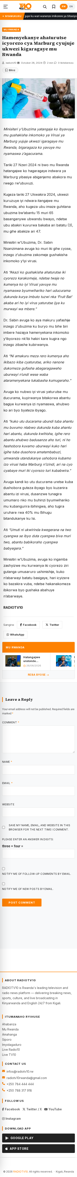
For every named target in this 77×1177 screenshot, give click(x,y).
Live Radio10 (11, 1049)
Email (7, 783)
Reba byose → (38, 674)
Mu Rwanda (10, 1029)
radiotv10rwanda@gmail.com (27, 1078)
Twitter (54, 624)
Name (7, 761)
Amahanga (9, 1034)
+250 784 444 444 (20, 1084)
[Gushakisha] (44, 6)
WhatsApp (17, 634)
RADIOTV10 (20, 1171)
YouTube (55, 1109)
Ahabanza (9, 1024)
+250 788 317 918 (19, 1090)
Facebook (30, 624)
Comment (10, 722)
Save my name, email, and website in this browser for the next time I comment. (39, 827)
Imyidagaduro (11, 1044)
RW (64, 6)
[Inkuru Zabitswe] (53, 6)
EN (71, 6)
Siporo (7, 1039)
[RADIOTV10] (25, 6)
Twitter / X (33, 1109)
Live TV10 (9, 1054)
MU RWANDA (11, 29)
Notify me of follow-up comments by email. (36, 873)
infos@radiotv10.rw (20, 1071)
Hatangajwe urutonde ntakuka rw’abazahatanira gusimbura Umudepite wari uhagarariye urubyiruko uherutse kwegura (35, 659)
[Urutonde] (5, 6)
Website (8, 804)
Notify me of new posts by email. (27, 889)
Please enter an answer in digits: (28, 839)
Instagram (13, 1118)
